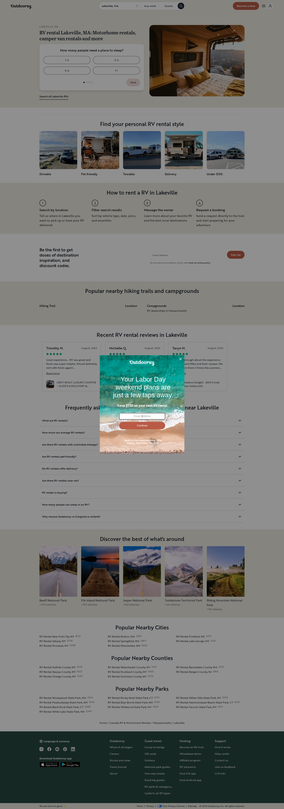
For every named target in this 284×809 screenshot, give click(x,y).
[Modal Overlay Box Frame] (142, 404)
